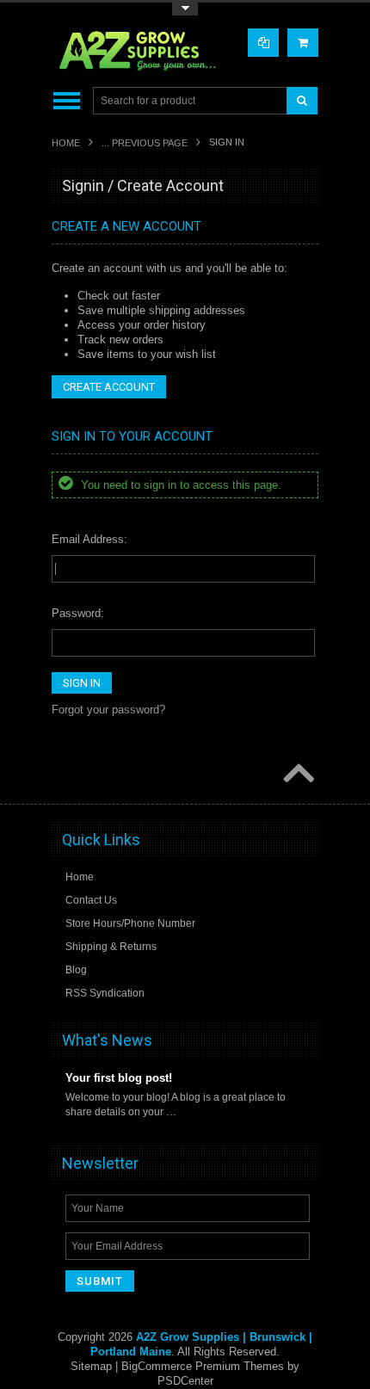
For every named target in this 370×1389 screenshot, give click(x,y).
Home (66, 143)
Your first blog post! (118, 1077)
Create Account (109, 386)
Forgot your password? (108, 709)
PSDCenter (185, 1380)
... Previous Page (145, 143)
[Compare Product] (263, 42)
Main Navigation (67, 101)
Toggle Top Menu (185, 9)
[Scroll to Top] (297, 774)
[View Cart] (302, 42)
